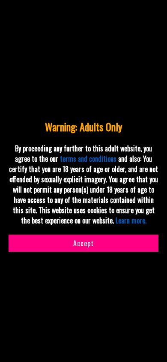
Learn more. (131, 220)
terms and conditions (88, 159)
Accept (83, 243)
